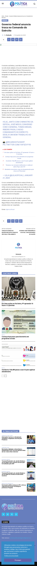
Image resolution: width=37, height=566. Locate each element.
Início (3, 16)
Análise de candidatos (7, 483)
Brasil (6, 16)
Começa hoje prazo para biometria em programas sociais (19, 157)
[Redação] (3, 35)
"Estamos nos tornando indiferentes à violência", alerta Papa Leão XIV (19, 165)
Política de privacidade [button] (11, 555)
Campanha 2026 (5, 447)
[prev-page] (3, 376)
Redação (9, 35)
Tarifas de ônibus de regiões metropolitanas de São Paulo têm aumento (10, 232)
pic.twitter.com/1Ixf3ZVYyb (17, 145)
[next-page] (5, 376)
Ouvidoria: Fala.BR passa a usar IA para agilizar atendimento (19, 161)
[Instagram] (7, 514)
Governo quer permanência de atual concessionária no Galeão (27, 232)
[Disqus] (18, 401)
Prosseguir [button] (18, 560)
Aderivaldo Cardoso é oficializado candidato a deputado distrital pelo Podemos (12, 438)
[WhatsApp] (20, 39)
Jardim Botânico (6, 459)
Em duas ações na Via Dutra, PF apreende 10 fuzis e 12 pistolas (19, 153)
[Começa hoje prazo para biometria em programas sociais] (18, 321)
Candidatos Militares (7, 435)
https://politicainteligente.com (18, 256)
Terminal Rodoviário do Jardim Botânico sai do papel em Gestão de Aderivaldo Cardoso (13, 474)
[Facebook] (9, 39)
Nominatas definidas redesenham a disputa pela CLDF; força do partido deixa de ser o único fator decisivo (13, 450)
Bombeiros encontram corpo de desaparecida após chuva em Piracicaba (19, 170)
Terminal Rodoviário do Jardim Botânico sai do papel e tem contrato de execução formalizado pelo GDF (13, 462)
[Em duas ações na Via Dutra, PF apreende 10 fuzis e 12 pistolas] (18, 288)
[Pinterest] (16, 39)
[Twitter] (13, 39)
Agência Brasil (10, 209)
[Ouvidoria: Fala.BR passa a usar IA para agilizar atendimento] (18, 354)
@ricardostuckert (15, 142)
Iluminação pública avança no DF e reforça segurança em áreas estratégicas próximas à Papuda (14, 486)
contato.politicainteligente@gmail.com (20, 538)
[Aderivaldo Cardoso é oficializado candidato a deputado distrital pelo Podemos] (31, 439)
